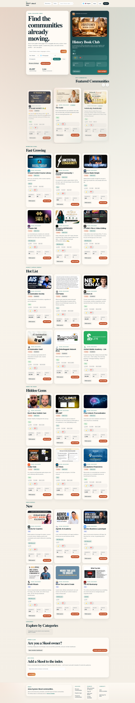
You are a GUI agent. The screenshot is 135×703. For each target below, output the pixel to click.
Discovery (47, 3)
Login (100, 3)
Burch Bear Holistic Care (37, 413)
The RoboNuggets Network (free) (66, 350)
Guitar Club (32, 467)
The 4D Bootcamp (90, 584)
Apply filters (57, 59)
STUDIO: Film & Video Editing (95, 228)
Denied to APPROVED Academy (64, 229)
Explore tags (78, 693)
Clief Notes (60, 294)
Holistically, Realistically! (65, 108)
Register (106, 3)
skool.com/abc (51, 693)
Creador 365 (32, 228)
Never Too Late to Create (65, 584)
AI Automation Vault (35, 349)
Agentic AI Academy (63, 529)
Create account (46, 63)
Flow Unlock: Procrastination (94, 413)
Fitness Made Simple (91, 173)
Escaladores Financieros (93, 467)
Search (63, 51)
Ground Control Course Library (39, 173)
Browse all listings (34, 63)
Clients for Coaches (35, 529)
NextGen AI (88, 294)
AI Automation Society (36, 294)
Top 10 (89, 691)
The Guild (32, 108)
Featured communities (78, 696)
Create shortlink (89, 697)
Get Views (59, 467)
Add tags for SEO (102, 695)
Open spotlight (102, 71)
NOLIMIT (59, 413)
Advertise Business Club (93, 108)
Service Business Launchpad (95, 529)
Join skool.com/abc (103, 690)
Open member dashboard (35, 650)
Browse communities (78, 689)
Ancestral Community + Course (64, 174)
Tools (55, 3)
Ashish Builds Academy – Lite (95, 349)
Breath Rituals (33, 584)
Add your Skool (89, 694)
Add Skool (31, 674)
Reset (64, 59)
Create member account (100, 650)
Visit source (76, 71)
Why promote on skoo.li (90, 689)
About (94, 3)
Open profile (47, 133)
